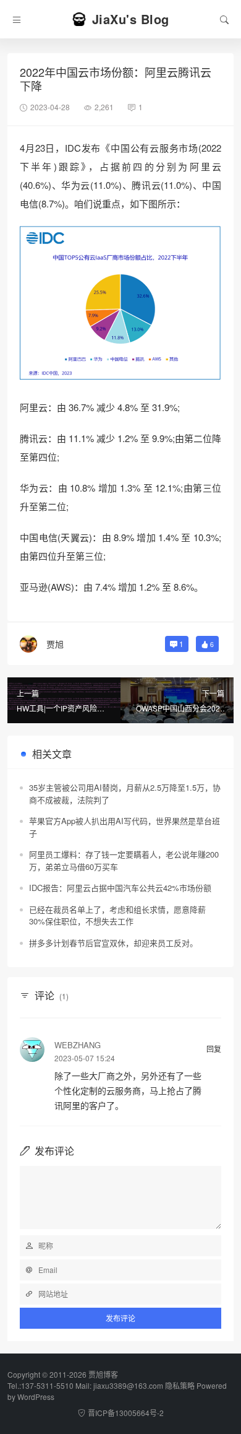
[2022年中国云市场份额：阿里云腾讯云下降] (120, 302)
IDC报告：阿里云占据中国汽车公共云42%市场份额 (120, 887)
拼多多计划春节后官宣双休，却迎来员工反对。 (113, 943)
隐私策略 (180, 1385)
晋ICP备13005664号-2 (126, 1412)
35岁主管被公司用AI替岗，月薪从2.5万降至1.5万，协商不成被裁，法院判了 (125, 793)
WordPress (35, 1396)
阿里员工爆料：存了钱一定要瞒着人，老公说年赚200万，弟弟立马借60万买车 (124, 860)
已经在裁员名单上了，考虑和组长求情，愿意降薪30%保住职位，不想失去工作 (117, 915)
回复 (213, 1048)
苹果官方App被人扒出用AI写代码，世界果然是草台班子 (124, 827)
